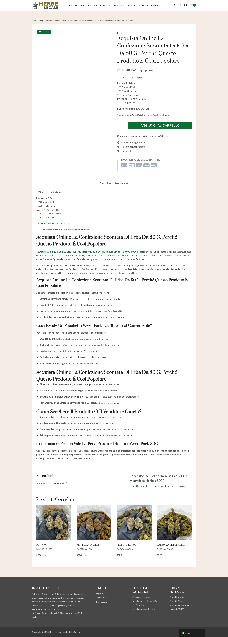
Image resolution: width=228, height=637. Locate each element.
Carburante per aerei (171, 544)
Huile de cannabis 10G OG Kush (52, 223)
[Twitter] (180, 5)
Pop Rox (41, 544)
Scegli (39, 555)
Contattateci (101, 597)
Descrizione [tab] (105, 183)
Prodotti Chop (176, 601)
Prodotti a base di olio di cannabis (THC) (181, 607)
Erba (120, 32)
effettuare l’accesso (145, 485)
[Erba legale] (45, 5)
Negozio (99, 593)
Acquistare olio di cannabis (122, 5)
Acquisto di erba (76, 5)
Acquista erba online (141, 597)
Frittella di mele (88, 544)
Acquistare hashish (96, 5)
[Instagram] (185, 5)
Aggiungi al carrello (160, 125)
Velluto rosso (126, 544)
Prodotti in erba (177, 597)
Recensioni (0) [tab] (121, 183)
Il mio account (102, 601)
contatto (155, 5)
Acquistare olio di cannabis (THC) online (144, 603)
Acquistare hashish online (143, 609)
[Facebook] (174, 5)
